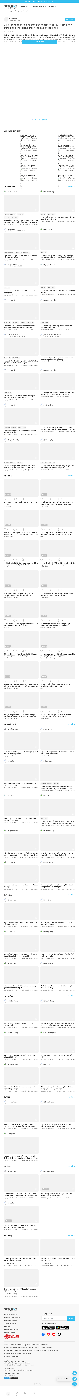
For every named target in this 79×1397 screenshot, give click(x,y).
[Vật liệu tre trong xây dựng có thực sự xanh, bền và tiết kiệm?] (21, 1044)
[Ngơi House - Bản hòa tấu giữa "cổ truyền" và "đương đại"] (11, 138)
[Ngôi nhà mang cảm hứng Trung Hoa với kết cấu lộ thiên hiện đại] (57, 311)
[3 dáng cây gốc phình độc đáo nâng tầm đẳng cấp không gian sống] (21, 911)
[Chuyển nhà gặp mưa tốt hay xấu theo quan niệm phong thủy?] (21, 1278)
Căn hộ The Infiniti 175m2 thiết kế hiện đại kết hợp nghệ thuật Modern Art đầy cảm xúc (66, 146)
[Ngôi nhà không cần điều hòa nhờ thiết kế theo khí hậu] (57, 276)
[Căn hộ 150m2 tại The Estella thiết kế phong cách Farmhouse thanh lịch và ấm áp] (49, 158)
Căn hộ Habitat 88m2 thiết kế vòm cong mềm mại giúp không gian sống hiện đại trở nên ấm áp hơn (29, 176)
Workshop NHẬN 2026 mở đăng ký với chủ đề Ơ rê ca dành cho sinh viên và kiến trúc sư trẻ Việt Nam (20, 1158)
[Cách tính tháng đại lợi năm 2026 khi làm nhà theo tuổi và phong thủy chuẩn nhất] (57, 842)
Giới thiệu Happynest (11, 1314)
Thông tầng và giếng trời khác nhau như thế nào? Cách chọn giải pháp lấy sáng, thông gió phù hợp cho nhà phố (57, 788)
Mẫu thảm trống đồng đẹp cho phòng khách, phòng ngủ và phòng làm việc (56, 1088)
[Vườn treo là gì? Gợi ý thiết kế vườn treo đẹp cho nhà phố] (21, 1012)
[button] (5, 499)
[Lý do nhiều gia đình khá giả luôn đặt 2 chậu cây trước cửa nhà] (57, 911)
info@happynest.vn (12, 1356)
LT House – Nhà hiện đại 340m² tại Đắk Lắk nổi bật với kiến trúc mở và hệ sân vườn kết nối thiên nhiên (57, 257)
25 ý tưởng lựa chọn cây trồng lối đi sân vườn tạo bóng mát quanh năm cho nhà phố (20, 594)
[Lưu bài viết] (36, 210)
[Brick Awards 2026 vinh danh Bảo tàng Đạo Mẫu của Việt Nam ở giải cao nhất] (57, 1113)
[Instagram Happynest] (48, 1334)
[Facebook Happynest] (43, 1334)
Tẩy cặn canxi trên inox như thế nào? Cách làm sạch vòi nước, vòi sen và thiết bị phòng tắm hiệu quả (21, 855)
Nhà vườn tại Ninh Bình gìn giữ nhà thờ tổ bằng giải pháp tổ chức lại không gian (21, 362)
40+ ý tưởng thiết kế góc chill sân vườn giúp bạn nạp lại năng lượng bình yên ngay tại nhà (20, 715)
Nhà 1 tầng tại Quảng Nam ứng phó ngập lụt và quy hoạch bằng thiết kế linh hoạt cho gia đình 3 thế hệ (21, 222)
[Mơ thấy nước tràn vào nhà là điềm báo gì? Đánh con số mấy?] (57, 975)
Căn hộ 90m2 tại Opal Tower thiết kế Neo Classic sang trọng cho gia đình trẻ (28, 166)
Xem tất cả (71, 187)
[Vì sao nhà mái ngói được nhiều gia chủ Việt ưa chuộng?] (21, 874)
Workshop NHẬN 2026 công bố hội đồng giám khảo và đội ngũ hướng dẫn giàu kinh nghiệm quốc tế (20, 1126)
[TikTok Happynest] (59, 1334)
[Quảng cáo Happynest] (39, 119)
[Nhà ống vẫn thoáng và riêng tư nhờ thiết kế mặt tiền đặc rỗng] (21, 416)
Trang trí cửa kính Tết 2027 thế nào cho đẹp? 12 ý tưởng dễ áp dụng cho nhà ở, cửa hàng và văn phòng (57, 1025)
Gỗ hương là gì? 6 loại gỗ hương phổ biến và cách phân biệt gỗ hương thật (56, 886)
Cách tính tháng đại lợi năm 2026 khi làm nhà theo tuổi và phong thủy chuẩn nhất (56, 854)
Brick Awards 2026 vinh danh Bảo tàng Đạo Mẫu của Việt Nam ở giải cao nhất (56, 1125)
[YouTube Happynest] (53, 1334)
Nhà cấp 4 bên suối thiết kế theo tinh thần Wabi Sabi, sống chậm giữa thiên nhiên (19, 326)
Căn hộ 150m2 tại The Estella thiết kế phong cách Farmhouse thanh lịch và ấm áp (65, 156)
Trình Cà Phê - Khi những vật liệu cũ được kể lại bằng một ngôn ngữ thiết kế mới (29, 156)
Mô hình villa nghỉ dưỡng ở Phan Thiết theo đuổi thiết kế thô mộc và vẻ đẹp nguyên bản (20, 467)
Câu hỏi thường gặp (10, 1320)
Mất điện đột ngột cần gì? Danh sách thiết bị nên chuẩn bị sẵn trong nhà (20, 1226)
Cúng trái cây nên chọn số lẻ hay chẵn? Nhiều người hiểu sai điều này (20, 1259)
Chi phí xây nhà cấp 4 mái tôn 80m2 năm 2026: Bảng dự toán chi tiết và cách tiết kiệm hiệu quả (57, 823)
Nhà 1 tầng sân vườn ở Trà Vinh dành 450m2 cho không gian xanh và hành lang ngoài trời (56, 533)
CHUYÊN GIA (52, 6)
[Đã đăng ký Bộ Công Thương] (11, 1336)
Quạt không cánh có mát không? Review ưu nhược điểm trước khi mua (56, 1195)
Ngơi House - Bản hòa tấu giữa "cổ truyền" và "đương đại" (28, 136)
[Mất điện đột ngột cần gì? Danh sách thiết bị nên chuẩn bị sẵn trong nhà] (21, 1214)
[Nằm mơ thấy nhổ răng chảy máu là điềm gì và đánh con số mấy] (57, 943)
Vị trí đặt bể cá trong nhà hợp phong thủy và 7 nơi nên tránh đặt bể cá (21, 753)
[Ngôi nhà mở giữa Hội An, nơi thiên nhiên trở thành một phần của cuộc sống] (57, 347)
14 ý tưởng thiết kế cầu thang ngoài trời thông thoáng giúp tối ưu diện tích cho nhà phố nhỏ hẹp (21, 564)
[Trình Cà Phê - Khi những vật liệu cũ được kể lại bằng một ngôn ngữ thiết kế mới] (11, 158)
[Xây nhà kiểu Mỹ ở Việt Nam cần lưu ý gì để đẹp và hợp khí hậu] (21, 1076)
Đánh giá (7, 1326)
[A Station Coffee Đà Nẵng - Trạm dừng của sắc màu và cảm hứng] (49, 178)
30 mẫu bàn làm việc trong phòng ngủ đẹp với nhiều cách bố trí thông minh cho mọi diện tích (28, 146)
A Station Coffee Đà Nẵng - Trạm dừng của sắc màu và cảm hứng (65, 176)
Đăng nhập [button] (18, 11)
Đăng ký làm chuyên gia (11, 1329)
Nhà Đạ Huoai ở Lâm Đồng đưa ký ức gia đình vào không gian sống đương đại (57, 467)
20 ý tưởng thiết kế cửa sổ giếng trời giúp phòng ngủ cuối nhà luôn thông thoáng (55, 625)
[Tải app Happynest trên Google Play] (62, 1327)
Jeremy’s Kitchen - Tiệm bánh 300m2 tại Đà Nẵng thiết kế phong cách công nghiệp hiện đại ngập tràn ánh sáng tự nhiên (66, 166)
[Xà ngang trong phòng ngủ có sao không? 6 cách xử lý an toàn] (21, 772)
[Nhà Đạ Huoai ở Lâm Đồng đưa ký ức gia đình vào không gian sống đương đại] (57, 451)
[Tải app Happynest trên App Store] (48, 1327)
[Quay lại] (8, 1394)
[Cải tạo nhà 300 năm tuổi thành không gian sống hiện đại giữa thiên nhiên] (21, 381)
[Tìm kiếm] (11, 11)
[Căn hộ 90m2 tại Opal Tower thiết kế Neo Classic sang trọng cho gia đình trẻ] (11, 168)
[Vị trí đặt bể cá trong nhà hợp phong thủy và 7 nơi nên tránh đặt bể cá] (21, 741)
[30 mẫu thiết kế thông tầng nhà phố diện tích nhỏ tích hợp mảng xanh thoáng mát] (21, 639)
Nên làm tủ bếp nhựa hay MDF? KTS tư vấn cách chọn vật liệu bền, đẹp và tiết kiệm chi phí (57, 428)
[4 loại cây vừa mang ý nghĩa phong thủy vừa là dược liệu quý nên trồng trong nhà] (21, 943)
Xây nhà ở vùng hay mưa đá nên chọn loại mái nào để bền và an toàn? (57, 753)
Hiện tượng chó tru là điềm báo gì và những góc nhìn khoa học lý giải (20, 987)
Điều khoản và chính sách (12, 1317)
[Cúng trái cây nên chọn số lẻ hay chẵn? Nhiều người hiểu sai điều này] (21, 1247)
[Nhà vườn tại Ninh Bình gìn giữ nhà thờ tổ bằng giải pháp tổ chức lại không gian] (21, 347)
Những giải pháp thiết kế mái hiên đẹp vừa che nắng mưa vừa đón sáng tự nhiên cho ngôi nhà (21, 685)
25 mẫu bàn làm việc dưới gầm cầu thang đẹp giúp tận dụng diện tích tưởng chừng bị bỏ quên (66, 136)
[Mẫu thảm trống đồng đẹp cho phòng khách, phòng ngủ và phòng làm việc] (57, 1076)
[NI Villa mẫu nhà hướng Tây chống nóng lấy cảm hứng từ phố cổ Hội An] (57, 203)
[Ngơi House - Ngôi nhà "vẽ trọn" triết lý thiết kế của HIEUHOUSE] (21, 241)
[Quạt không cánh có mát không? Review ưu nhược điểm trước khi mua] (57, 1183)
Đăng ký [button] (26, 11)
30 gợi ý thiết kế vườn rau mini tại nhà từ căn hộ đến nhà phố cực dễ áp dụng (56, 685)
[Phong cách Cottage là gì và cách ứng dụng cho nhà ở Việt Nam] (21, 807)
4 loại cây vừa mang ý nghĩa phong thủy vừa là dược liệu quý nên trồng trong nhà (20, 955)
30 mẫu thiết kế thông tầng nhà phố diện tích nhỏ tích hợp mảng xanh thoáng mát (20, 655)
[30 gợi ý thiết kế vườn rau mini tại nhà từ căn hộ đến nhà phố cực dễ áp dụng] (57, 670)
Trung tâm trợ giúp (10, 1323)
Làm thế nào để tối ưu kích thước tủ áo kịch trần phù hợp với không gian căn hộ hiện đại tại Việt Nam (21, 1195)
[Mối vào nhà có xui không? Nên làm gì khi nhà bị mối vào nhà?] (57, 1247)
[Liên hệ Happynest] (74, 1384)
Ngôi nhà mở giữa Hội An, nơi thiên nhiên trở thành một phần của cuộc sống (56, 359)
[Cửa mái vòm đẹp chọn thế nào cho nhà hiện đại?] (57, 1044)
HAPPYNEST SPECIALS (38, 6)
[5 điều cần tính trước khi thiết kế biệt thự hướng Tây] (21, 277)
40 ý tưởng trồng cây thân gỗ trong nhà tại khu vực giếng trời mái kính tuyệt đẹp (57, 655)
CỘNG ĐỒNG (24, 6)
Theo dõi (71, 19)
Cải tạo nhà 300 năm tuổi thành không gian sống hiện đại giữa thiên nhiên (19, 396)
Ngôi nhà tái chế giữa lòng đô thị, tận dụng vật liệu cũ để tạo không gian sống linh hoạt (57, 393)
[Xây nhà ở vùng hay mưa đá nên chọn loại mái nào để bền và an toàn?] (57, 741)
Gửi (72, 1318)
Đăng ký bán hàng (10, 1332)
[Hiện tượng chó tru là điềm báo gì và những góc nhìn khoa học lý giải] (21, 975)
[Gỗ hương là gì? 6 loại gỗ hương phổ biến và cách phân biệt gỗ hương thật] (57, 874)
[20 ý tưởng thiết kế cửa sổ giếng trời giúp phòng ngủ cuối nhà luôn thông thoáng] (57, 609)
